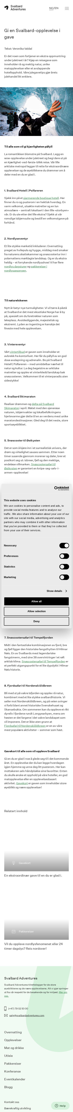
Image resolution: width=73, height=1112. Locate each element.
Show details (54, 590)
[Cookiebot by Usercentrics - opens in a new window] (54, 488)
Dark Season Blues (16, 735)
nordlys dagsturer (15, 266)
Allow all (36, 601)
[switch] (64, 556)
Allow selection (37, 611)
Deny (36, 621)
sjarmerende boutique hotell (41, 198)
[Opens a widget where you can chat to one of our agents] (60, 1106)
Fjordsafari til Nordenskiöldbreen (25, 855)
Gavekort (22, 956)
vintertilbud (17, 438)
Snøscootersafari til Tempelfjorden (43, 791)
